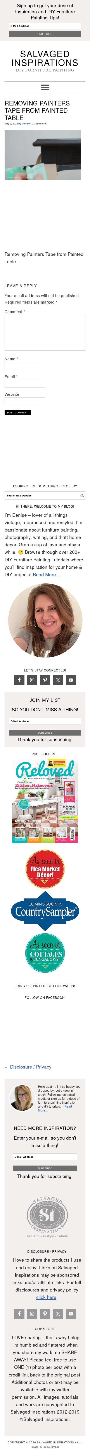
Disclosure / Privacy (31, 1066)
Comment (15, 311)
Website (12, 394)
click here (46, 1297)
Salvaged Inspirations (45, 57)
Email (11, 376)
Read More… (47, 574)
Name (11, 358)
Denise (26, 123)
